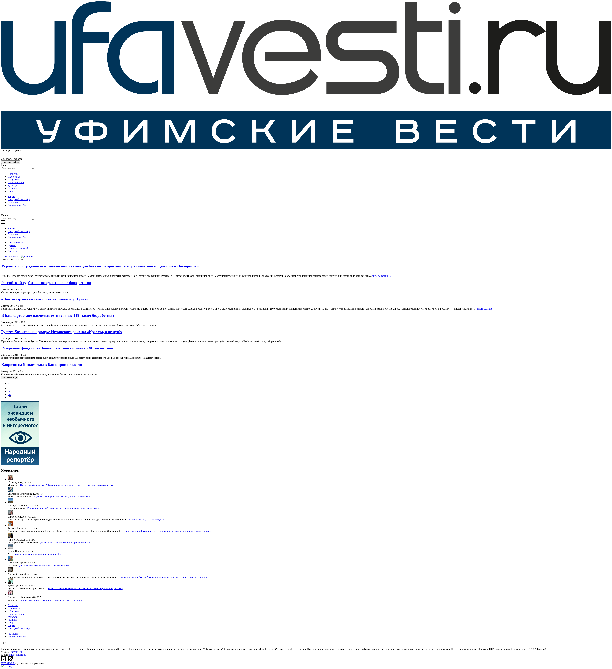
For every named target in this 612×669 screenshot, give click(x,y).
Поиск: (5, 165)
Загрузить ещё (10, 377)
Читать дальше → (381, 275)
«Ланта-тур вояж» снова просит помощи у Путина (45, 299)
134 (9, 394)
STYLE (8, 663)
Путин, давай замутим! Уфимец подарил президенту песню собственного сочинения (66, 485)
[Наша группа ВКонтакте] (4, 660)
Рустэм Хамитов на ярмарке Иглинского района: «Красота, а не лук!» (61, 332)
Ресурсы (12, 251)
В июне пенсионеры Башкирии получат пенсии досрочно (50, 600)
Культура (12, 185)
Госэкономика (15, 242)
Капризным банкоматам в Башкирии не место (41, 364)
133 (9, 391)
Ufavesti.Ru (16, 652)
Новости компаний (18, 248)
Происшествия (16, 182)
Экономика (14, 176)
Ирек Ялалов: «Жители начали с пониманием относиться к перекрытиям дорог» (167, 531)
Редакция (13, 202)
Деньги (12, 245)
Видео (11, 196)
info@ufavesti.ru (17, 654)
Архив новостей (10, 256)
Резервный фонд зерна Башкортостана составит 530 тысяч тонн (57, 348)
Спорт (11, 191)
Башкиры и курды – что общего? (146, 519)
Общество (13, 179)
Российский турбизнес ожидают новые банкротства (46, 283)
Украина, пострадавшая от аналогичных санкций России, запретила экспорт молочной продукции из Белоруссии (100, 266)
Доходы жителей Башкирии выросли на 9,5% (65, 542)
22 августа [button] (7, 150)
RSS (30, 256)
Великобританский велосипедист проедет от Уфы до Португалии (63, 508)
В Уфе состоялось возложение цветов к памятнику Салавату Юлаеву (85, 588)
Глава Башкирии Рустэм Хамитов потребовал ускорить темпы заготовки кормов (164, 577)
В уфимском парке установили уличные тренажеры (61, 496)
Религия (12, 188)
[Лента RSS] (10, 660)
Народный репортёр (19, 199)
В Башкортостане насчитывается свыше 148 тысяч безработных (57, 315)
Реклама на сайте (17, 205)
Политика (13, 173)
